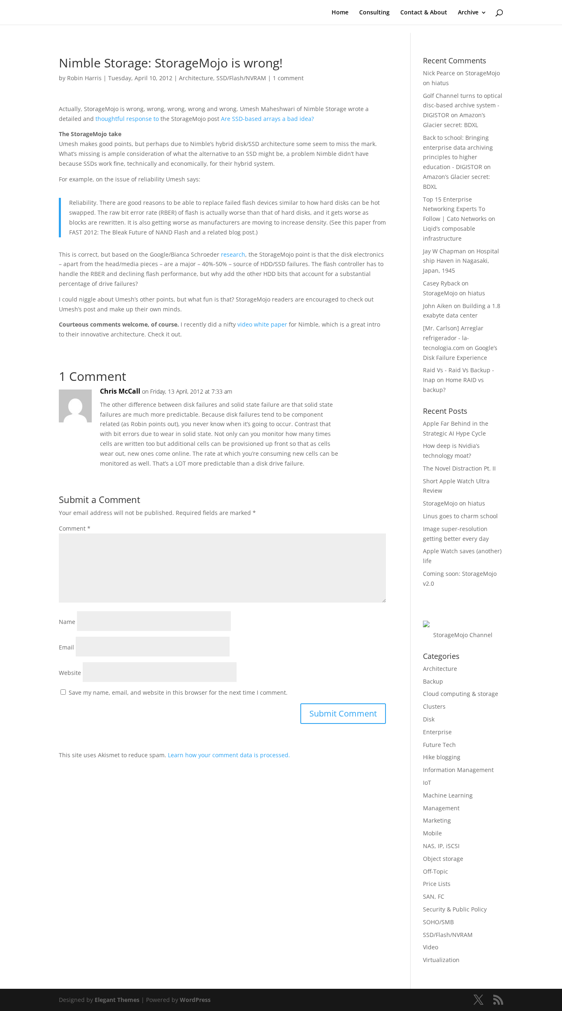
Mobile (432, 833)
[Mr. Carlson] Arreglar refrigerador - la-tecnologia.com (453, 338)
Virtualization (441, 960)
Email (66, 647)
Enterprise (437, 732)
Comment (75, 528)
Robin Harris (84, 78)
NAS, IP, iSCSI (441, 846)
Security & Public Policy (455, 909)
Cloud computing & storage (460, 694)
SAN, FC (433, 896)
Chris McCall (120, 391)
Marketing (437, 820)
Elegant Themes (117, 1000)
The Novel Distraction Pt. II (459, 468)
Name (67, 622)
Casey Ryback (441, 283)
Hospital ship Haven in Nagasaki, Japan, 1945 (461, 261)
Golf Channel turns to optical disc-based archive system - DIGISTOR (462, 105)
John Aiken (437, 306)
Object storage (443, 859)
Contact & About (423, 12)
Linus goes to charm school (460, 516)
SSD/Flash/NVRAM (241, 78)
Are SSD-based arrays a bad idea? (267, 119)
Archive (468, 12)
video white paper (262, 324)
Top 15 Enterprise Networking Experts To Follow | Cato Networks (455, 209)
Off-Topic (435, 871)
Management (441, 808)
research (233, 254)
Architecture (196, 78)
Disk (428, 719)
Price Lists (437, 884)
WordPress (195, 1000)
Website (70, 673)
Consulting (374, 12)
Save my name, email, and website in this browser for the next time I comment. (178, 692)
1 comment (288, 78)
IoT (427, 782)
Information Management (458, 770)
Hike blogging (441, 757)
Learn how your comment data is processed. (229, 755)
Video (430, 947)
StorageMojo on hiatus (454, 293)
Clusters (434, 706)
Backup (433, 681)
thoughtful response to (127, 119)
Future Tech (439, 745)
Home (340, 12)
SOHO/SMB (438, 922)
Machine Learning (448, 795)
